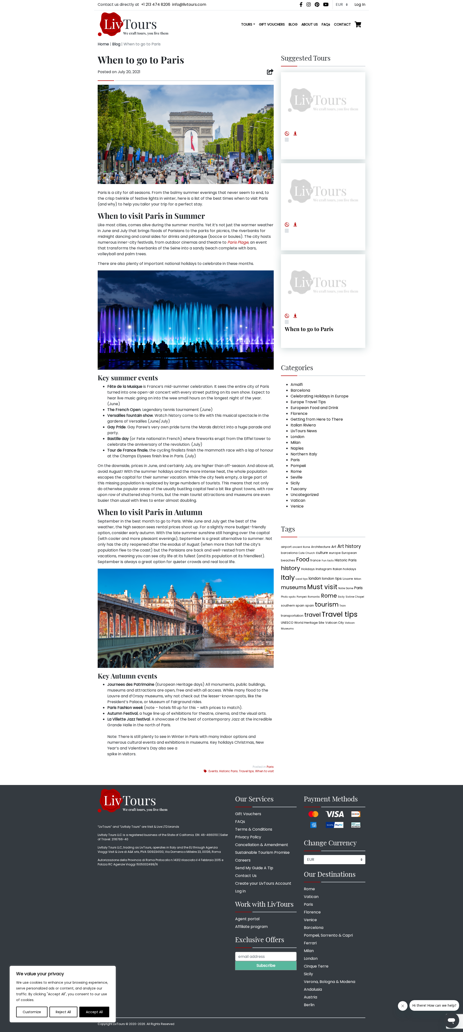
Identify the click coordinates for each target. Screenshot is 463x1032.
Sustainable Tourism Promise (262, 852)
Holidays (308, 569)
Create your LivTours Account (263, 883)
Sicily (295, 483)
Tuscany (298, 489)
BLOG (293, 24)
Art (333, 546)
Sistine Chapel (355, 597)
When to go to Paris (309, 328)
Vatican (298, 500)
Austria (310, 997)
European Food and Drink (314, 407)
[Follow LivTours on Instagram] (308, 4)
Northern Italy (304, 454)
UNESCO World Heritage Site (302, 623)
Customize (32, 1012)
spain (309, 605)
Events (213, 771)
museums (293, 587)
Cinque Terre (316, 966)
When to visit (264, 771)
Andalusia (313, 989)
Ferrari (310, 943)
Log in (240, 891)
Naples (297, 448)
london (315, 578)
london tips (332, 578)
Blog (116, 44)
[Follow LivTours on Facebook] (301, 4)
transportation (292, 616)
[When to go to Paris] (323, 282)
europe (335, 553)
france (315, 560)
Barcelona (300, 390)
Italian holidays (344, 569)
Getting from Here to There (317, 419)
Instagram (324, 569)
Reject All (63, 1012)
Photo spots (288, 597)
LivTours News (304, 431)
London (297, 436)
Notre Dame (345, 588)
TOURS (246, 24)
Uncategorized (305, 494)
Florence (299, 413)
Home (103, 44)
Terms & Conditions (253, 829)
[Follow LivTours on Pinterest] (317, 4)
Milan (295, 442)
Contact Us (246, 875)
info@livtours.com (189, 4)
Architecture (320, 547)
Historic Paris (228, 771)
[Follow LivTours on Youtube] (326, 4)
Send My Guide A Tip (254, 868)
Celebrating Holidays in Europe (319, 396)
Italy (288, 577)
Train (343, 606)
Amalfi (297, 384)
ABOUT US (309, 24)
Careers (243, 860)
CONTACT (342, 24)
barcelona (289, 553)
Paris (270, 767)
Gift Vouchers (248, 814)
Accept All (94, 1012)
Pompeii (298, 465)
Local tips (302, 579)
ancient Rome (301, 547)
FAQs (326, 24)
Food (302, 559)
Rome (296, 471)
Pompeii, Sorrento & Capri (328, 935)
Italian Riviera (303, 425)
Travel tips (246, 771)
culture (322, 552)
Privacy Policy (248, 837)
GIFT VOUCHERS (272, 24)
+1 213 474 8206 (155, 4)
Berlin (309, 1005)
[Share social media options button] (270, 72)
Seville (296, 477)
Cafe (302, 553)
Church (310, 553)
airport (286, 547)
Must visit (322, 587)
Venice (297, 506)
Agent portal (247, 919)
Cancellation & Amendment (261, 845)
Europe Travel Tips (308, 402)
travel (312, 615)
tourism (327, 604)
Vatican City (334, 623)
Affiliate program (251, 926)
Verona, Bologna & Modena (329, 981)
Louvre (348, 579)
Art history (349, 546)
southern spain (292, 605)
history (290, 568)
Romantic (314, 597)
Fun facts (328, 560)
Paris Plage (237, 242)
